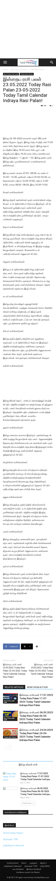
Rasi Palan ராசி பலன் (19, 69)
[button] (5, 62)
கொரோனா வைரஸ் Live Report (28, 872)
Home (5, 69)
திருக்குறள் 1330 (10, 839)
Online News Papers (13, 832)
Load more (27, 803)
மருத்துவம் (33, 863)
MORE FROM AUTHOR (37, 687)
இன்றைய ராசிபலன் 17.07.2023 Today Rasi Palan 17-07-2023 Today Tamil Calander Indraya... (36, 776)
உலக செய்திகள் (18, 869)
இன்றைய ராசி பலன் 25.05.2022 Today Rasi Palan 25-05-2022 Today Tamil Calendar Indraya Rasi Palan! (41, 670)
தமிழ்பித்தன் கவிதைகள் (13, 845)
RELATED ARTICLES (14, 687)
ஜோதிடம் (43, 863)
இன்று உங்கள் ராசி (28, 764)
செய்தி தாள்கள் (13, 863)
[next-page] (9, 747)
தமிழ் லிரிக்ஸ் (45, 866)
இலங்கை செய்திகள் (34, 869)
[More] (37, 646)
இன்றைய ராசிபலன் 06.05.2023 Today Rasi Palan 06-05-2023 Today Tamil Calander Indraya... (36, 791)
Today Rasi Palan (37, 69)
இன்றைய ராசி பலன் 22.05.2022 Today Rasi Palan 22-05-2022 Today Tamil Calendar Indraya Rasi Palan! (15, 670)
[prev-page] (5, 747)
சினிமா (24, 863)
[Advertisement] (28, 29)
